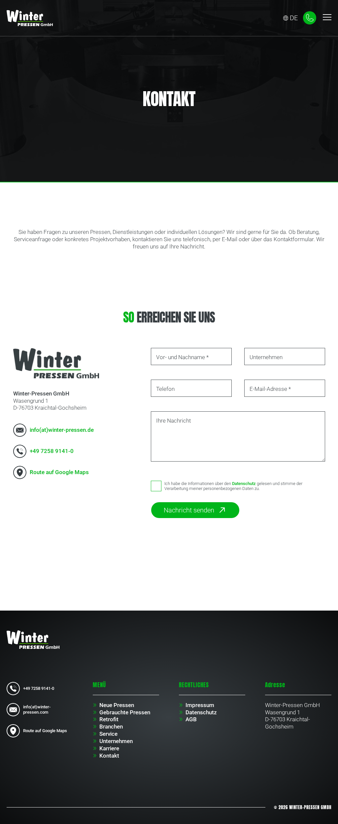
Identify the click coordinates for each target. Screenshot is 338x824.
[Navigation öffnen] (327, 18)
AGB (191, 719)
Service (108, 733)
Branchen (111, 726)
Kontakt (109, 755)
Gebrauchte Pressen (124, 712)
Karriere (109, 748)
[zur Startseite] (33, 639)
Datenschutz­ (201, 712)
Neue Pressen (116, 705)
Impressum (200, 705)
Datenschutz (244, 483)
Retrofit (108, 719)
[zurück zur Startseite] (30, 18)
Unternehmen (116, 741)
